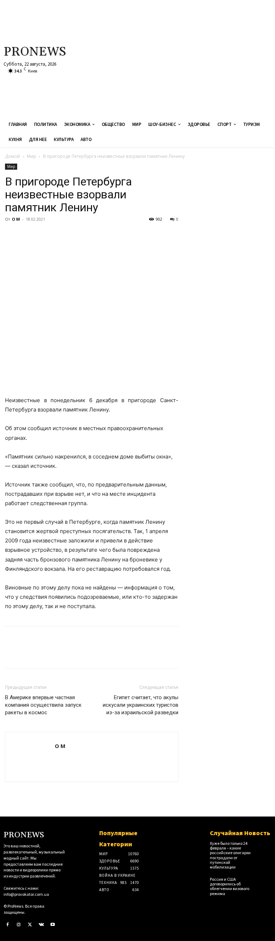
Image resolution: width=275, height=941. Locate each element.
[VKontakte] (41, 925)
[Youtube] (53, 925)
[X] (28, 235)
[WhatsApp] (61, 235)
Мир (31, 156)
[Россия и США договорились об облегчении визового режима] (265, 881)
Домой (12, 156)
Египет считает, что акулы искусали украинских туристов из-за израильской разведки (140, 705)
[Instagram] (19, 925)
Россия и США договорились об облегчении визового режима (229, 886)
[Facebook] (12, 235)
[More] (78, 235)
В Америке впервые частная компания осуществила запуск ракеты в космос (43, 705)
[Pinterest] (45, 235)
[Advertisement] (185, 57)
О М (16, 219)
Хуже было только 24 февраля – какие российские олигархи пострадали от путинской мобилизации (230, 855)
